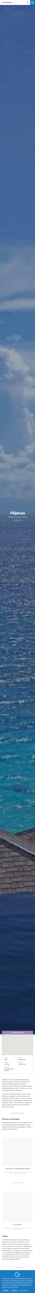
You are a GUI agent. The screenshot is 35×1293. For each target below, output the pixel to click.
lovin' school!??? (17, 1224)
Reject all (14, 1290)
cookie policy (8, 1283)
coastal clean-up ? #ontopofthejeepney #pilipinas (17, 1168)
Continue (5, 1290)
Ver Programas (17, 520)
